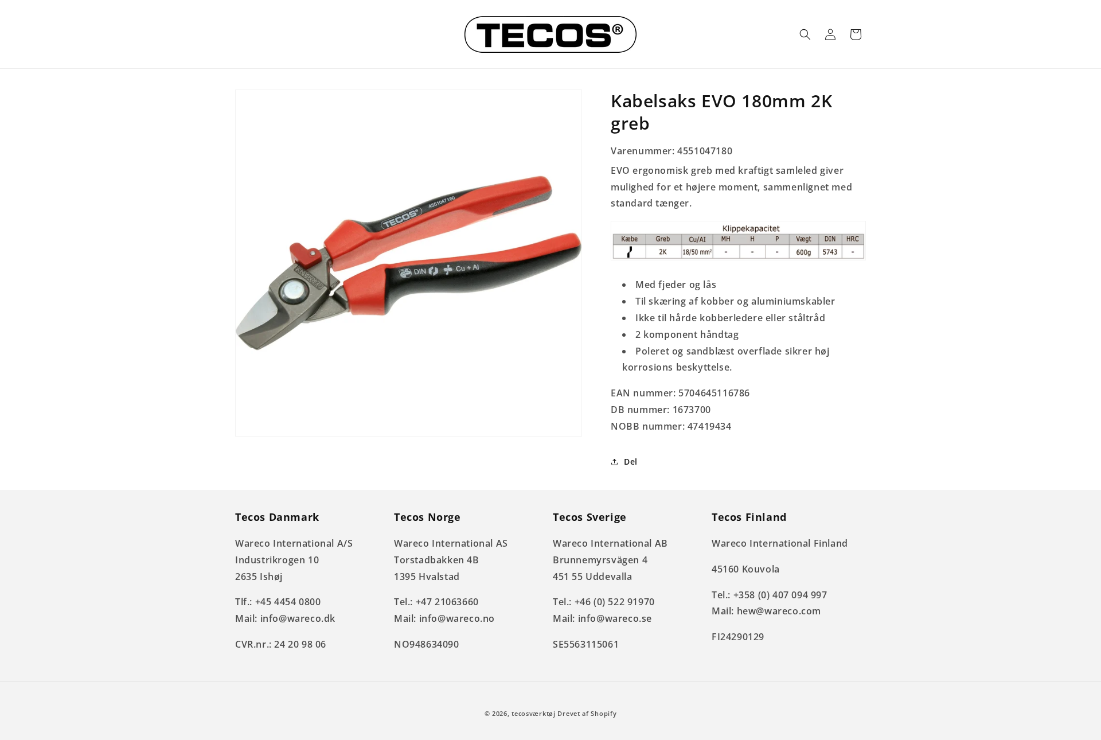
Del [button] (631, 461)
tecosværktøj (533, 713)
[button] (805, 34)
